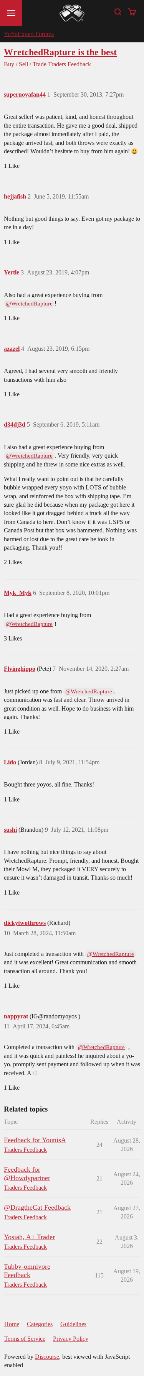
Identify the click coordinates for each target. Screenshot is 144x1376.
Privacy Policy (70, 1338)
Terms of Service (24, 1338)
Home (11, 1324)
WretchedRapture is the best (60, 52)
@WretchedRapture (29, 303)
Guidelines (73, 1324)
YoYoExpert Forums (29, 34)
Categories (40, 1324)
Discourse (47, 1356)
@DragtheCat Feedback (37, 1207)
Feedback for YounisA (35, 1140)
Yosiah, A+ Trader (29, 1237)
